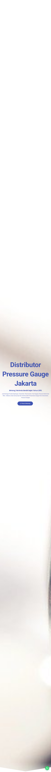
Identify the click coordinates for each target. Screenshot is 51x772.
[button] (47, 768)
